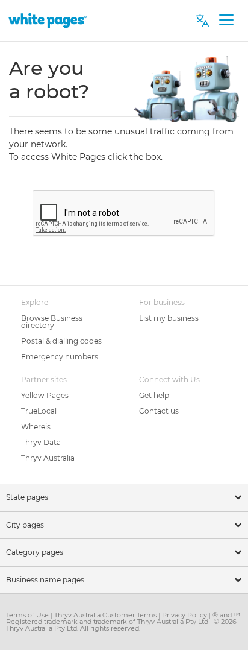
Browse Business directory (51, 322)
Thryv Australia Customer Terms (106, 615)
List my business (169, 318)
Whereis (36, 426)
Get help (154, 395)
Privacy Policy (185, 615)
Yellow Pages (45, 395)
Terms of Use (28, 615)
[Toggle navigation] (226, 20)
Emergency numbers (59, 356)
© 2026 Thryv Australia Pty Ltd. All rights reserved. (121, 625)
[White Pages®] (47, 20)
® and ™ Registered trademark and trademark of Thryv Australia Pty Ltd (123, 618)
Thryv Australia (48, 457)
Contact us (159, 410)
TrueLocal (39, 410)
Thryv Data (41, 442)
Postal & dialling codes (61, 341)
